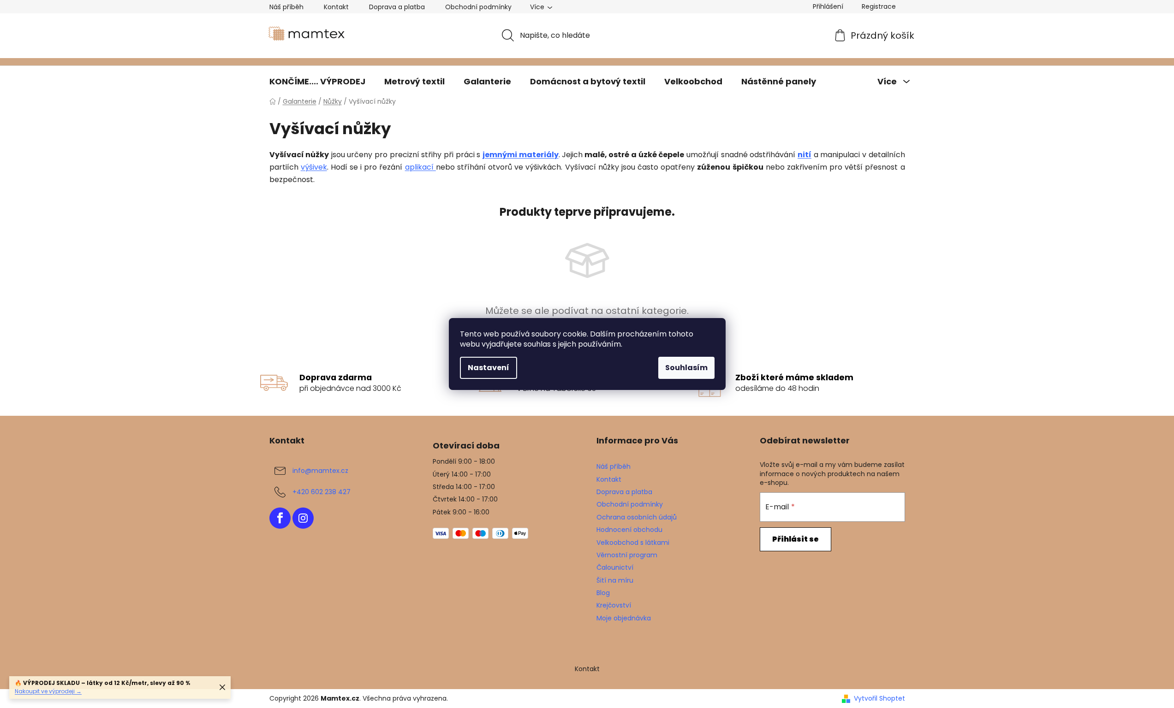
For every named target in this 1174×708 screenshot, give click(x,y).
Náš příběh (286, 7)
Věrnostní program (626, 555)
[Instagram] (303, 518)
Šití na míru (614, 580)
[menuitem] (317, 81)
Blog (603, 592)
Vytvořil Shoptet (879, 698)
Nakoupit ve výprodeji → (48, 691)
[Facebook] (280, 518)
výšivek (314, 167)
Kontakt (336, 7)
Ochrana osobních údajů (636, 517)
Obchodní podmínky (478, 7)
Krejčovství (613, 605)
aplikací (420, 167)
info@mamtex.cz (320, 470)
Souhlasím (686, 367)
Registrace (879, 6)
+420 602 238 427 (321, 491)
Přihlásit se (795, 539)
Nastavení (488, 367)
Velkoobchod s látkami (632, 542)
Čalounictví (614, 567)
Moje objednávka (623, 618)
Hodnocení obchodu (629, 529)
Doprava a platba (397, 7)
